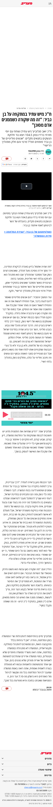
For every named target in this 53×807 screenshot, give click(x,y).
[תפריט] (51, 3)
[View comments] (6, 158)
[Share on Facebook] (43, 159)
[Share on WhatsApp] (31, 159)
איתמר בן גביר (46, 689)
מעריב (49, 108)
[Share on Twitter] (37, 159)
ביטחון (35, 689)
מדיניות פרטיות (35, 803)
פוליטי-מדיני (21, 108)
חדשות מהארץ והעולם (36, 108)
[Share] (49, 159)
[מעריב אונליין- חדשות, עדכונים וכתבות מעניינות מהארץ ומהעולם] (27, 3)
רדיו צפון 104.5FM (36, 151)
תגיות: (49, 687)
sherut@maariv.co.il (33, 787)
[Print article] (25, 159)
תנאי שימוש (47, 803)
